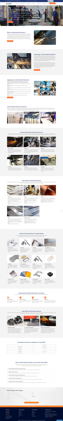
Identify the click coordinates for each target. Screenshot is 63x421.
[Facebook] (42, 0)
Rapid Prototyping (8, 411)
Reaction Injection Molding (9, 417)
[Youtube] (46, 0)
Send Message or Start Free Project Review (31, 402)
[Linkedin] (43, 0)
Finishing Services (8, 418)
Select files (33, 396)
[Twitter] (48, 417)
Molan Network (43, 420)
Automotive (33, 411)
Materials (20, 412)
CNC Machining (7, 412)
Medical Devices (34, 412)
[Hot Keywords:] (35, 1)
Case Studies (20, 411)
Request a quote (52, 3)
